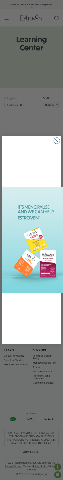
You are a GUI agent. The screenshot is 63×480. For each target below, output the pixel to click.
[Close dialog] (57, 141)
